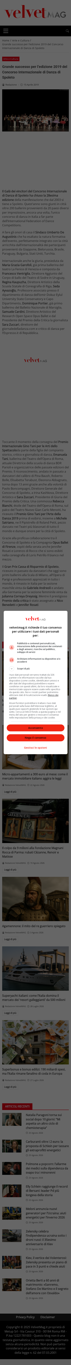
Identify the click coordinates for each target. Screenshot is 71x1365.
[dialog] (36, 682)
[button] (35, 668)
